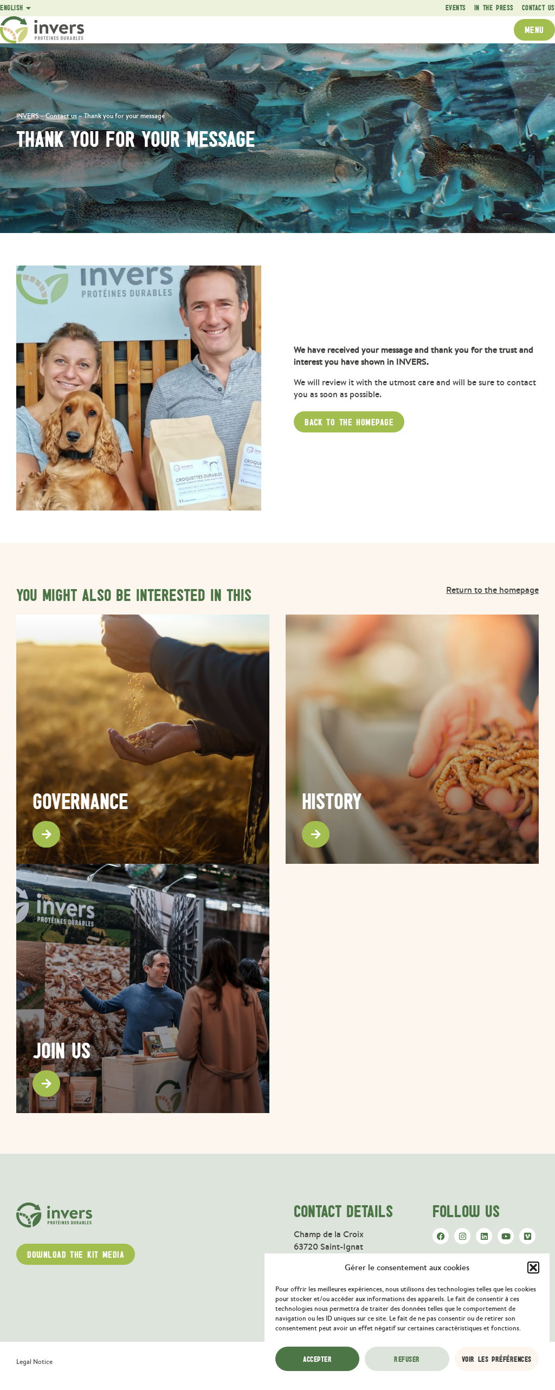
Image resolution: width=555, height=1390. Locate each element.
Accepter (317, 1359)
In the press (494, 8)
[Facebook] (441, 1236)
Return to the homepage (492, 590)
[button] (533, 1267)
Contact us (538, 8)
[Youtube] (506, 1236)
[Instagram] (462, 1236)
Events (456, 8)
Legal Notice (34, 1362)
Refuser (407, 1359)
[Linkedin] (484, 1236)
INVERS (27, 116)
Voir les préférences (497, 1359)
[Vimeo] (527, 1236)
